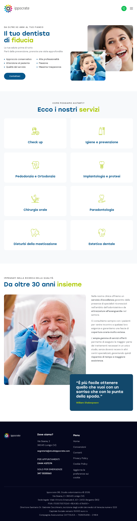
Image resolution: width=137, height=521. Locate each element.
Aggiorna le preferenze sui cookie (80, 473)
